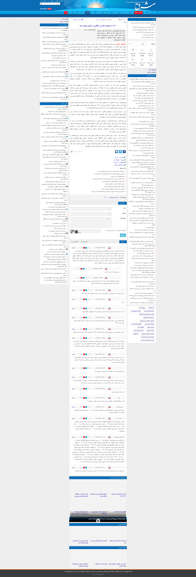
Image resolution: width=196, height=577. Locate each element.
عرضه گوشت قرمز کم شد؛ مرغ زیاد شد (144, 145)
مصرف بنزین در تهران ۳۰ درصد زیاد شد (144, 265)
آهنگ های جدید (149, 324)
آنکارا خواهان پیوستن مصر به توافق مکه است (54, 278)
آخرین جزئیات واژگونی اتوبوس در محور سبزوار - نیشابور (54, 237)
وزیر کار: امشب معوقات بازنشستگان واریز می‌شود (81, 495)
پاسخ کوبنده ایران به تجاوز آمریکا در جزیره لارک (54, 83)
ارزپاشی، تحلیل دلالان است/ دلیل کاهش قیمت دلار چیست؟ (109, 174)
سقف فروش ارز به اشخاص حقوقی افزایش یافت (141, 241)
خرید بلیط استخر (138, 330)
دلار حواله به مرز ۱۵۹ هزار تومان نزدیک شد (143, 30)
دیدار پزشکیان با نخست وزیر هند (57, 249)
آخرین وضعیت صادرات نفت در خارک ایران (143, 256)
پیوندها (70, 13)
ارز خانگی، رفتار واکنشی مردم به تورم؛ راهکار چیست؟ (111, 171)
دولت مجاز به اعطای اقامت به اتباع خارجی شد (113, 181)
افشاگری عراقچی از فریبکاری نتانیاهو (56, 259)
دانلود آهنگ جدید (149, 311)
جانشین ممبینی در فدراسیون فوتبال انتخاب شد (80, 542)
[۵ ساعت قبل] (117, 504)
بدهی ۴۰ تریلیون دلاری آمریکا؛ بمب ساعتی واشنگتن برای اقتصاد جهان (143, 271)
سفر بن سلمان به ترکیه (60, 228)
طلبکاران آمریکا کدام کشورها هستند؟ (144, 128)
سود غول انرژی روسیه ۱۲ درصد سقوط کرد (143, 131)
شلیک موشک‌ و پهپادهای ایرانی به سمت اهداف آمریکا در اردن (107, 518)
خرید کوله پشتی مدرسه (147, 340)
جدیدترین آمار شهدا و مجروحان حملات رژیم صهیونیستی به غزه (55, 133)
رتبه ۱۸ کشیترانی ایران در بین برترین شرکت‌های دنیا (142, 290)
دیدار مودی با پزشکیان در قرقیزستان (57, 187)
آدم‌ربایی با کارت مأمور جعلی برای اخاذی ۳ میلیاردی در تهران (56, 169)
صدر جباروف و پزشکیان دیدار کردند (57, 161)
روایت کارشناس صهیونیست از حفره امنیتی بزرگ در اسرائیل (54, 241)
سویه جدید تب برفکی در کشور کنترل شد (143, 96)
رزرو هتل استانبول (149, 317)
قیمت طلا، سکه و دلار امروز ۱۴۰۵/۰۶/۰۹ (143, 27)
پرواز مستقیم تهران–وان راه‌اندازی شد (144, 98)
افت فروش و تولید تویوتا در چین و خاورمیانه (143, 195)
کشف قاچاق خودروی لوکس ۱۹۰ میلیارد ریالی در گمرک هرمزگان (142, 168)
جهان (145, 13)
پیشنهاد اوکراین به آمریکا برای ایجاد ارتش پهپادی (54, 184)
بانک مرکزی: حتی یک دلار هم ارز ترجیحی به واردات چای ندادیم (109, 179)
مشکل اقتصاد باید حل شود (118, 176)
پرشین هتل (150, 327)
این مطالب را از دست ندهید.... (117, 478)
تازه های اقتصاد (151, 76)
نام (125, 208)
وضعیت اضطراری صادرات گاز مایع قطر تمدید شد (141, 160)
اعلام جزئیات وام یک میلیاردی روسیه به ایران (142, 171)
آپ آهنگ (151, 308)
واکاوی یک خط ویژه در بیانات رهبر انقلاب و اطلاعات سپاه (55, 178)
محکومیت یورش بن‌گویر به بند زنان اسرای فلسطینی (56, 190)
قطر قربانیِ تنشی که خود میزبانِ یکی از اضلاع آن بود (142, 238)
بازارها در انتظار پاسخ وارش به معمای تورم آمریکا (141, 220)
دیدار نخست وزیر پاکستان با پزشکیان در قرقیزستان (56, 129)
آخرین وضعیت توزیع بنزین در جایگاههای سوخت (141, 143)
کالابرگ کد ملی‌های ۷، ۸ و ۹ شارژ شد (144, 263)
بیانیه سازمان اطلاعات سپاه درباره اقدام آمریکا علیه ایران (55, 45)
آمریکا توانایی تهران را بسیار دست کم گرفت (55, 254)
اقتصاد (87, 13)
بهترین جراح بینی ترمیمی (147, 321)
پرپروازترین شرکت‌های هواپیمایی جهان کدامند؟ (142, 268)
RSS (60, 1)
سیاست (150, 13)
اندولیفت (135, 334)
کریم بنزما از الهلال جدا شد (59, 58)
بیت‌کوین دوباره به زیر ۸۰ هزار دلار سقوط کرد (142, 183)
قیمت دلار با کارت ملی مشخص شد (145, 286)
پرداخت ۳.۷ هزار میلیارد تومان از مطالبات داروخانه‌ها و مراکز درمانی (144, 198)
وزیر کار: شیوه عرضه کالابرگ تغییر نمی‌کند (143, 206)
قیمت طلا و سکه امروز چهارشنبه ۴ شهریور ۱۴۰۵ (141, 296)
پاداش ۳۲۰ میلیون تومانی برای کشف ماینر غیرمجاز (144, 156)
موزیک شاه (142, 308)
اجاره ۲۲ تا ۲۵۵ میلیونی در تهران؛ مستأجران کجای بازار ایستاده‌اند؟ (142, 109)
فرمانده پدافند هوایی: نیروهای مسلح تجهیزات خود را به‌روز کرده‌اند (54, 215)
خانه (154, 13)
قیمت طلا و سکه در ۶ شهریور (146, 209)
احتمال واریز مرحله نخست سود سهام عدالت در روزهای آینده (142, 125)
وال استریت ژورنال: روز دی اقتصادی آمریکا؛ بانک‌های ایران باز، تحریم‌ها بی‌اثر (143, 163)
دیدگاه (75, 13)
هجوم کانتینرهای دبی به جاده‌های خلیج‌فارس (142, 138)
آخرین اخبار (64, 104)
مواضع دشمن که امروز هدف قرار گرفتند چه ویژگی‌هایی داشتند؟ (55, 108)
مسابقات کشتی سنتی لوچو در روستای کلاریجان (80, 565)
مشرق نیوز (141, 5)
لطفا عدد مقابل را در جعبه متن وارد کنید (116, 230)
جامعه (92, 13)
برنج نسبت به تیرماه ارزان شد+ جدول (144, 230)
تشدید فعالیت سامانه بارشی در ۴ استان (56, 123)
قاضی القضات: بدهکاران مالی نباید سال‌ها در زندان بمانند (55, 142)
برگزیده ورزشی (122, 524)
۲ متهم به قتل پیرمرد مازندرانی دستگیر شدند (98, 495)
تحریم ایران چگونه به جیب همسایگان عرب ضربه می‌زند (142, 233)
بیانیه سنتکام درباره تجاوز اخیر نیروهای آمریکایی (54, 53)
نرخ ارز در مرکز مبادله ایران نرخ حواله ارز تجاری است (142, 278)
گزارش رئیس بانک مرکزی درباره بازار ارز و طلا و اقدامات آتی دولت (108, 191)
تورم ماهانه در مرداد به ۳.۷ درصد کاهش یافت (142, 275)
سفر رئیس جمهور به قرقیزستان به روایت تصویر (117, 565)
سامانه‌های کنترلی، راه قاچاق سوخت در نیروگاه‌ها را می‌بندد (142, 202)
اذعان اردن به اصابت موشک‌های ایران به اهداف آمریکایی (54, 34)
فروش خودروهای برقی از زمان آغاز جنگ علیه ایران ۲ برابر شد (143, 134)
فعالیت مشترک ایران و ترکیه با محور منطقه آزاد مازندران (142, 114)
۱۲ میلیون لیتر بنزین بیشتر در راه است (144, 293)
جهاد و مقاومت (106, 13)
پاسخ (73, 248)
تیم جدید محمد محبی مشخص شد (118, 542)
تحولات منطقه (138, 13)
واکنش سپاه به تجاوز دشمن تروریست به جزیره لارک (54, 68)
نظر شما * (123, 218)
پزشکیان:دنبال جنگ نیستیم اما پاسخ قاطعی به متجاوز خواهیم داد (55, 49)
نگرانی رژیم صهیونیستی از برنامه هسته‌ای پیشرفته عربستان (54, 274)
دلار (105, 197)
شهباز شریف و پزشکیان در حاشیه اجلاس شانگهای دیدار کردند (54, 115)
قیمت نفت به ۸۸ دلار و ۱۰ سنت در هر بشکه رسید (143, 175)
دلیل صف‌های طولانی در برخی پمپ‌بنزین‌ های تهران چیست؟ (143, 299)
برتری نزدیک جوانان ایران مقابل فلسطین (55, 182)
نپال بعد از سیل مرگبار (101, 564)
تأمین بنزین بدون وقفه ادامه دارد (145, 253)
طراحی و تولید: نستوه (98, 574)
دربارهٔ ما (42, 1)
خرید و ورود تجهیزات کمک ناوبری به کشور (143, 211)
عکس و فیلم (81, 13)
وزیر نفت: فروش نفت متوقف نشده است (143, 251)
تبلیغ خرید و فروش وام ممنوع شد (145, 93)
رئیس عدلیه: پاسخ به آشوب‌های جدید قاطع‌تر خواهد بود (55, 220)
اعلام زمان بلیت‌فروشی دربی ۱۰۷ (98, 541)
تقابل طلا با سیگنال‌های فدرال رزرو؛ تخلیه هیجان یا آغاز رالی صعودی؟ (142, 89)
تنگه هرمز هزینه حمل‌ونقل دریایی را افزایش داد (142, 248)
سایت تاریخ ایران (136, 311)
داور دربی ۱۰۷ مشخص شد (59, 223)
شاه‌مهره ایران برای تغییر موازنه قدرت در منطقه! (54, 42)
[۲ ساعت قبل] (98, 486)
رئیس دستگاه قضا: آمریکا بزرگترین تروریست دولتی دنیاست (55, 165)
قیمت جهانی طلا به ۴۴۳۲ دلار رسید (144, 32)
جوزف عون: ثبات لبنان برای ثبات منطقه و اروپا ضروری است (55, 158)
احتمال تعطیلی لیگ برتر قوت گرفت (57, 112)
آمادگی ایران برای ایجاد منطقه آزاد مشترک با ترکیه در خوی (142, 118)
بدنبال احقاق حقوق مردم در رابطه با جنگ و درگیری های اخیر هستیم (55, 281)
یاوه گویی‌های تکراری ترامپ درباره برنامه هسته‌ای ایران (54, 94)
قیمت (153, 19)
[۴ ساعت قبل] (79, 486)
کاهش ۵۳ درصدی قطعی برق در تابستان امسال (142, 218)
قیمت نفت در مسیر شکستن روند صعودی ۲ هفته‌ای (143, 224)
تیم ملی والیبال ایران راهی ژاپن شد (57, 207)
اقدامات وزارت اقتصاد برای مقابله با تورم (115, 186)
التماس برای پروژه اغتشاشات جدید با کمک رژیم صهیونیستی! (54, 29)
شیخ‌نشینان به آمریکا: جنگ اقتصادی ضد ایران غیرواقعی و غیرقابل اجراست (55, 151)
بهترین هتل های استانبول (146, 314)
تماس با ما (49, 1)
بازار (66, 13)
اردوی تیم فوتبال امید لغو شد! (58, 65)
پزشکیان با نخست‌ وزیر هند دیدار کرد (56, 252)
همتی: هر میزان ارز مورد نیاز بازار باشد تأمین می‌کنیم (143, 259)
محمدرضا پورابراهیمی (114, 197)
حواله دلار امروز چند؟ (148, 35)
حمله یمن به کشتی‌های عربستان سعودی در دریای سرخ (54, 270)
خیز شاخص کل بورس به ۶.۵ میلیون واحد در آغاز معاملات (142, 179)
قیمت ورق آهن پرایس (148, 334)
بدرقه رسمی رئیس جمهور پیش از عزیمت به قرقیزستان (55, 89)
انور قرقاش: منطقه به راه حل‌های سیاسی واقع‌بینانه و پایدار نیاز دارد (56, 203)
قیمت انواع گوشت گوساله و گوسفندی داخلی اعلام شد (143, 24)
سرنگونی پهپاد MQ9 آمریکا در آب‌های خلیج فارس (53, 86)
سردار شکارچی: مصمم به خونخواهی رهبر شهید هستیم (54, 246)
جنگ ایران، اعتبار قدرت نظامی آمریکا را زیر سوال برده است (54, 138)
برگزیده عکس (122, 548)
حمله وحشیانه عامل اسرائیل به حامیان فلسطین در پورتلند (54, 73)
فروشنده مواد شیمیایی (147, 337)
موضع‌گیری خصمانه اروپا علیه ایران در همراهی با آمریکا (54, 147)
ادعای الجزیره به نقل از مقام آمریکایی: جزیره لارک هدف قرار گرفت (54, 62)
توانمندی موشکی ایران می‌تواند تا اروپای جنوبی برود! (55, 77)
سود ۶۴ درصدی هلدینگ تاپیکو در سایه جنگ (142, 188)
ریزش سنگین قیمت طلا (148, 37)
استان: (153, 44)
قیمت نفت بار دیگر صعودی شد (146, 106)
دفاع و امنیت (115, 13)
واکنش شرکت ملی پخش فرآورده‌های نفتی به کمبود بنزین (143, 283)
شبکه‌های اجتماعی (124, 13)
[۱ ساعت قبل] (117, 486)
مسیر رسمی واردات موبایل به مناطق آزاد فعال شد (141, 79)
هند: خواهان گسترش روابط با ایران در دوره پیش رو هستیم (54, 195)
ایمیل (124, 213)
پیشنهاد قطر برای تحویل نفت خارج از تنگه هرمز (142, 303)
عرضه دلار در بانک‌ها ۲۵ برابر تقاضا (145, 140)
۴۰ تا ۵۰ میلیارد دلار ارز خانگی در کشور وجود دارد (98, 25)
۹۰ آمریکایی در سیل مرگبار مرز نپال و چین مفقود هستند (54, 199)
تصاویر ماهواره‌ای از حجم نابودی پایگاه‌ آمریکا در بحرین (54, 38)
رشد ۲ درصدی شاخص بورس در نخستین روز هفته (141, 150)
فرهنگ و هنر (98, 13)
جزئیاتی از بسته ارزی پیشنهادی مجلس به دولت (113, 189)
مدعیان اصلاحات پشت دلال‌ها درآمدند (115, 184)
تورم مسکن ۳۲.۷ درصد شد (147, 148)
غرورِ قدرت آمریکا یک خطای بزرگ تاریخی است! (54, 209)
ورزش (131, 13)
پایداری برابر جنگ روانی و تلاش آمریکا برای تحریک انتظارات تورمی (143, 245)
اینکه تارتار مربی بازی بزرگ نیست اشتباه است (54, 226)
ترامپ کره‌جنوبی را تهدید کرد (58, 55)
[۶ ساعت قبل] (98, 504)
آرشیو (55, 1)
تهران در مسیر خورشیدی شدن (146, 121)
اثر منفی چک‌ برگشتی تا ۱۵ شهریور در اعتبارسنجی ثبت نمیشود (142, 214)
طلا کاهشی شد (150, 227)
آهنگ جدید (141, 327)
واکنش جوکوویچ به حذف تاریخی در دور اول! (55, 262)
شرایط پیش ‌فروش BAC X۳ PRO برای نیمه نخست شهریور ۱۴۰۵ (143, 191)
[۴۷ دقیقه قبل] (117, 556)
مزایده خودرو (150, 330)
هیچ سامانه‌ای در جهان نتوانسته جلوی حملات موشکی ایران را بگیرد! (55, 119)
